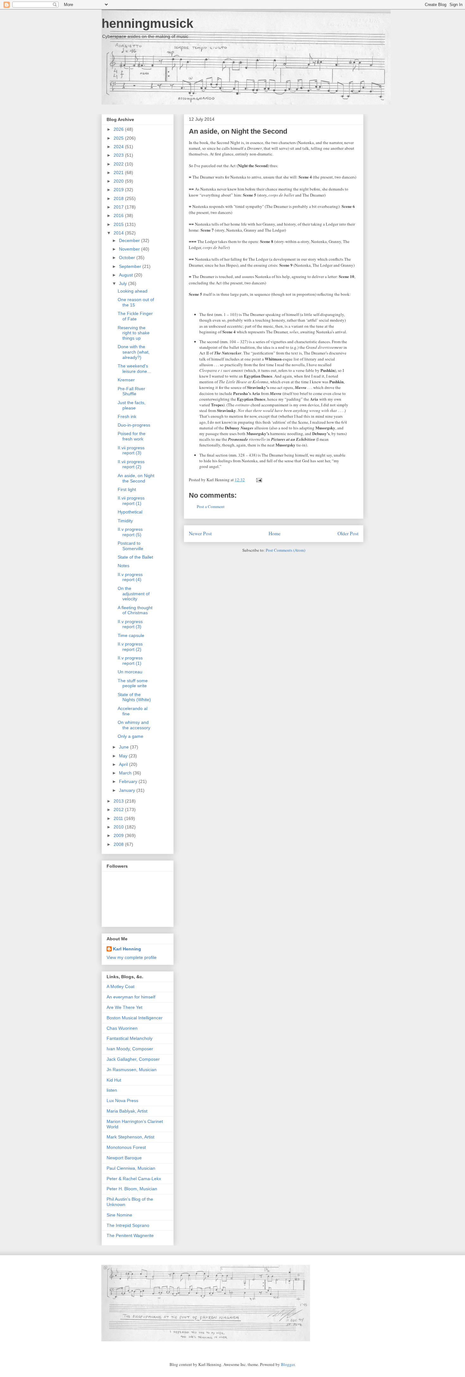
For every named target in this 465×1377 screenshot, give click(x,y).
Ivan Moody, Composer (130, 1048)
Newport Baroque (124, 1157)
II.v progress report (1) (130, 660)
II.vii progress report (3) (131, 450)
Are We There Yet (124, 1007)
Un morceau (130, 671)
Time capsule (131, 635)
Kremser (126, 379)
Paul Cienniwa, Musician (131, 1168)
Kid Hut (114, 1080)
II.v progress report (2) (130, 646)
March (126, 772)
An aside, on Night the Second (238, 131)
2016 (119, 215)
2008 (119, 844)
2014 (119, 232)
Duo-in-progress (134, 425)
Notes (123, 565)
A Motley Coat (120, 986)
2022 (119, 164)
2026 (119, 129)
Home (275, 533)
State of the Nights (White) (134, 697)
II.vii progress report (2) (131, 464)
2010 (119, 826)
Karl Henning (127, 948)
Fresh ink (127, 416)
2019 (119, 189)
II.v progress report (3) (130, 624)
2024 (119, 146)
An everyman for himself (131, 996)
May (124, 755)
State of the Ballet (135, 557)
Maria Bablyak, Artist (127, 1110)
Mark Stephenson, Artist (130, 1136)
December (130, 240)
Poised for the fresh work (132, 436)
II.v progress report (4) (130, 577)
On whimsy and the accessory (134, 725)
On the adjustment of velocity (134, 594)
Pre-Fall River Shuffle (131, 391)
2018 (119, 198)
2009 (119, 835)
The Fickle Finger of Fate (135, 316)
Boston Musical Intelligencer (135, 1017)
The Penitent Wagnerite (130, 1235)
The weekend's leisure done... (134, 368)
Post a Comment (211, 506)
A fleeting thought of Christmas (135, 610)
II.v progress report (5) (130, 532)
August (126, 274)
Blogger (287, 1364)
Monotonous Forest (126, 1147)
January (127, 790)
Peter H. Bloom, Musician (132, 1188)
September (130, 266)
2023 (119, 155)
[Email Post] (258, 479)
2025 (119, 138)
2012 (119, 809)
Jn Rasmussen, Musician (132, 1069)
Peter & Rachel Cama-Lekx (134, 1178)
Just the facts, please (132, 405)
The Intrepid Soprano (128, 1225)
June (124, 746)
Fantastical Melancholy (129, 1038)
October (127, 257)
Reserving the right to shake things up (134, 333)
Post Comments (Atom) (285, 550)
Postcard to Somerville (130, 546)
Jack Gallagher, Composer (133, 1059)
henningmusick (147, 23)
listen (112, 1090)
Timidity (125, 520)
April (124, 764)
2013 (119, 801)
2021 (119, 172)
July (123, 283)
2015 (119, 224)
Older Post (348, 533)
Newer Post (200, 533)
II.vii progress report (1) (131, 500)
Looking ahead (132, 291)
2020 (119, 181)
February (129, 781)
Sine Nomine (119, 1214)
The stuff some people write (133, 683)
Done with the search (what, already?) (134, 352)
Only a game (130, 736)
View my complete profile (132, 957)
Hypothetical (130, 511)
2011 (119, 818)
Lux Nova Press (122, 1100)
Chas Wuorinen (122, 1028)
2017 (119, 206)
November (130, 249)
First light (127, 489)
